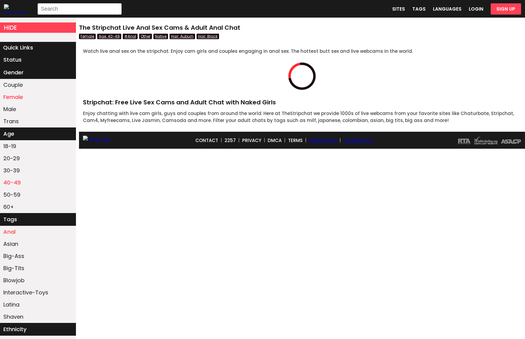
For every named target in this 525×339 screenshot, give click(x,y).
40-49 (12, 182)
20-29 (11, 158)
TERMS (295, 140)
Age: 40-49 (109, 36)
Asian (10, 244)
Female (13, 97)
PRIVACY (251, 140)
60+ (8, 207)
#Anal (130, 36)
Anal (9, 232)
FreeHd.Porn (358, 140)
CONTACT (206, 140)
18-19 (9, 146)
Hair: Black (208, 36)
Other (145, 36)
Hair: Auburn (182, 36)
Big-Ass (13, 256)
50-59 (11, 194)
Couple (13, 85)
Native (160, 36)
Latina (11, 304)
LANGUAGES (447, 9)
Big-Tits (13, 268)
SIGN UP (505, 9)
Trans (11, 121)
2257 (230, 140)
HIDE (10, 27)
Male (9, 109)
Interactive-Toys (25, 292)
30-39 (11, 170)
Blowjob (14, 280)
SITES (398, 9)
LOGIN (476, 9)
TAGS (419, 9)
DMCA (275, 140)
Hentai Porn (323, 140)
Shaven (13, 316)
